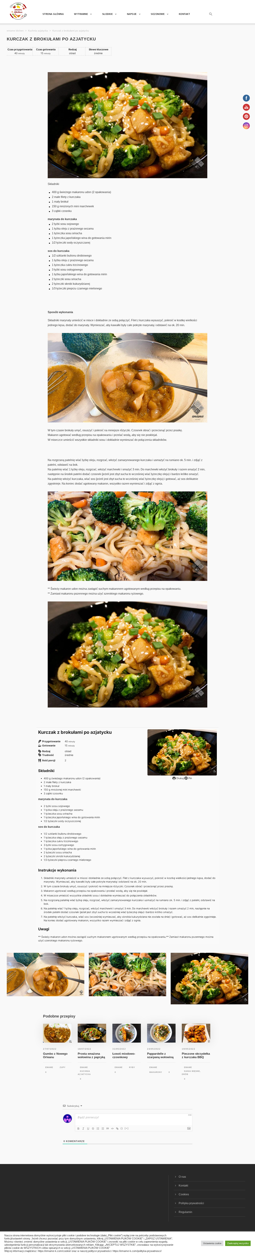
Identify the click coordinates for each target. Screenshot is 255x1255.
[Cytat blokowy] (107, 1128)
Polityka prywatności (191, 1203)
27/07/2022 (49, 1049)
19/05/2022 (188, 1049)
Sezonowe (158, 14)
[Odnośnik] (117, 1128)
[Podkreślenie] (88, 1128)
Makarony (155, 1072)
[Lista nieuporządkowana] (102, 1128)
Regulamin (185, 1212)
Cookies (184, 1194)
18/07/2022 (84, 1049)
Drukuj (180, 778)
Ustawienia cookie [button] (212, 1243)
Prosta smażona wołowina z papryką (91, 1055)
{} (122, 1128)
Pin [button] (190, 778)
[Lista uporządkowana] (97, 1128)
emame (49, 1067)
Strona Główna (53, 14)
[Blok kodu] (112, 1128)
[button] (206, 17)
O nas (182, 1176)
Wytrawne (81, 14)
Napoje (132, 14)
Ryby (132, 1067)
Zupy (62, 1067)
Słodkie (107, 14)
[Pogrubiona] (78, 1128)
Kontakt (184, 14)
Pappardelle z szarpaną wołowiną (160, 1055)
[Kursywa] (83, 1128)
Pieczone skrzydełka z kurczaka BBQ (196, 1055)
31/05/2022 (119, 1049)
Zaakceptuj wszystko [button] (238, 1243)
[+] (127, 1128)
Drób (185, 1074)
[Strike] (93, 1128)
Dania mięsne (192, 1071)
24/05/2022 (153, 1049)
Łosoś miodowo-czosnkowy (123, 1055)
